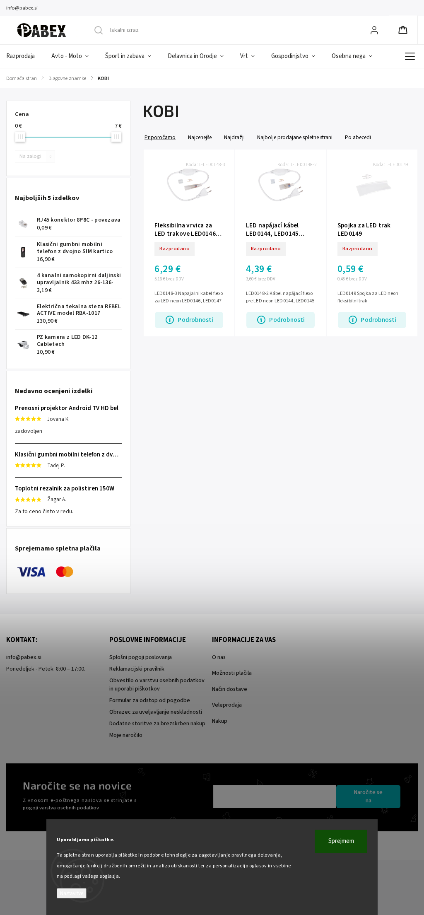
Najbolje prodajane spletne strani (294, 137)
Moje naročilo (125, 735)
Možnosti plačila (232, 673)
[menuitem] (24, 56)
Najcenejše (200, 137)
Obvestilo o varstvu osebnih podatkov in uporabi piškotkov (157, 684)
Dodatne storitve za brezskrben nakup (157, 723)
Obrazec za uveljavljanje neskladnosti (155, 712)
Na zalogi (35, 156)
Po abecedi (358, 137)
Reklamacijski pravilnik (136, 669)
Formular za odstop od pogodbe (149, 700)
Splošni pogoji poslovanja (140, 657)
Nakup (219, 721)
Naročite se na (368, 796)
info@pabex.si (23, 657)
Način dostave (229, 689)
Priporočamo (160, 137)
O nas (219, 657)
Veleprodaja (227, 705)
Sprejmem (341, 841)
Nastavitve (71, 893)
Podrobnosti (195, 319)
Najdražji (234, 137)
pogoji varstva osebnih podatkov (61, 807)
